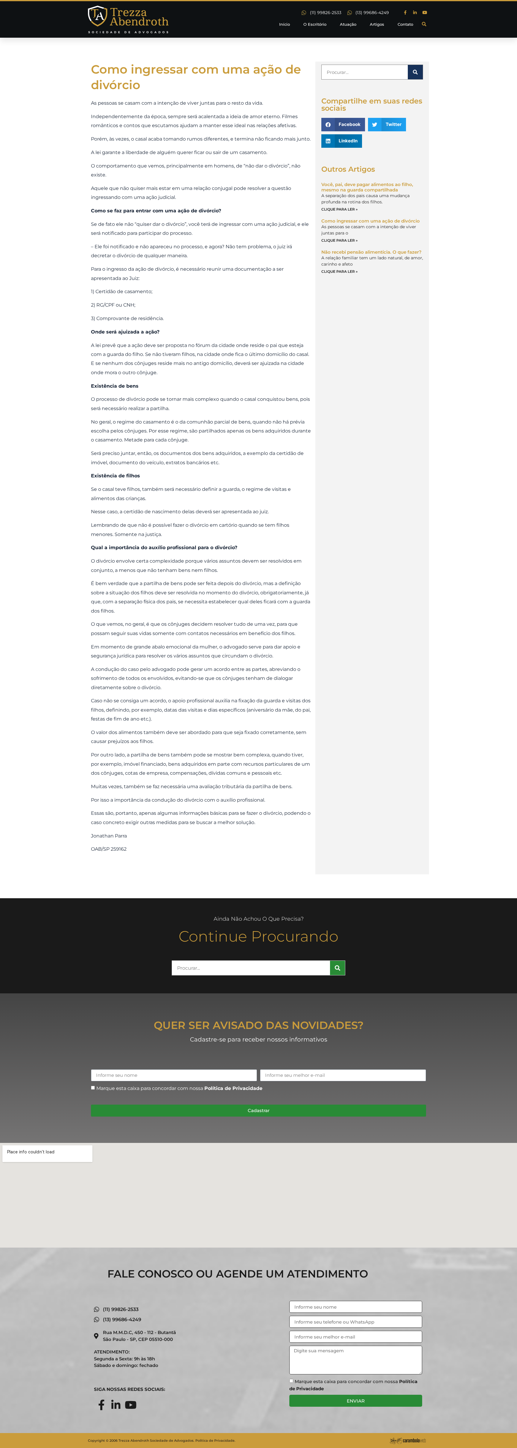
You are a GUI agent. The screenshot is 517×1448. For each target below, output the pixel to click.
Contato (405, 24)
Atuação (348, 24)
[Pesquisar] (415, 72)
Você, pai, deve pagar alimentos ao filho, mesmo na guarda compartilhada (367, 187)
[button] (424, 24)
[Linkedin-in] (415, 12)
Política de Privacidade (233, 1088)
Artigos (377, 24)
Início (284, 24)
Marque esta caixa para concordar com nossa (179, 1088)
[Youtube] (425, 12)
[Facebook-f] (405, 12)
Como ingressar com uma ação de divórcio (370, 221)
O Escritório (314, 24)
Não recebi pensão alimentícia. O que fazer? (371, 252)
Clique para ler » (339, 209)
